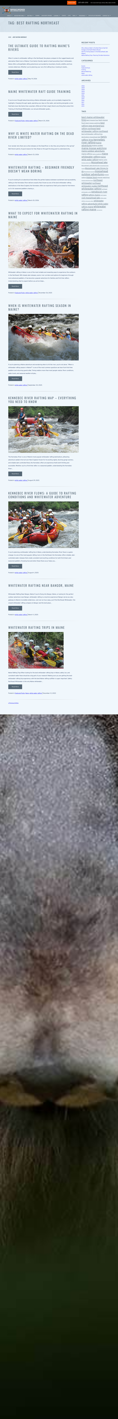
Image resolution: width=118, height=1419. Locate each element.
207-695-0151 (83, 3)
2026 (83, 86)
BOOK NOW (71, 2)
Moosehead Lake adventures (90, 166)
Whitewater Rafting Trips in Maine (36, 627)
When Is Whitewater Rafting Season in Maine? (39, 307)
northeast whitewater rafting (94, 187)
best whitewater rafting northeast (94, 130)
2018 (82, 100)
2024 (83, 89)
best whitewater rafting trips (92, 134)
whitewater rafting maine (93, 208)
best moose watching (93, 123)
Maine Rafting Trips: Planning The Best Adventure (95, 55)
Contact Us (106, 16)
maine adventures (91, 144)
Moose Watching (19, 16)
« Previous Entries (13, 703)
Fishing (37, 15)
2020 (83, 97)
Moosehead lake (99, 162)
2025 (83, 88)
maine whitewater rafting (94, 155)
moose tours (91, 177)
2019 (82, 99)
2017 (82, 102)
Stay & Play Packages (94, 15)
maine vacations (96, 154)
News (27, 693)
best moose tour (92, 120)
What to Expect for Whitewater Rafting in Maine (43, 215)
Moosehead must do (89, 172)
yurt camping (99, 210)
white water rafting (21, 79)
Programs (82, 16)
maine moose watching (94, 148)
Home (9, 37)
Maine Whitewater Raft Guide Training (39, 91)
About (9, 16)
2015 (82, 106)
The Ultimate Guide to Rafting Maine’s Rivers (39, 47)
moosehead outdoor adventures (94, 173)
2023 (83, 91)
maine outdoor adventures (93, 151)
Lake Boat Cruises (46, 15)
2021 (82, 95)
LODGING (56, 16)
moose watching (104, 178)
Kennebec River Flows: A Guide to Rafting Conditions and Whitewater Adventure (42, 495)
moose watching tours (87, 180)
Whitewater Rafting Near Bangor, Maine (41, 585)
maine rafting (86, 154)
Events (64, 15)
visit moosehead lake (90, 198)
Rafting (29, 16)
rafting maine (94, 195)
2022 (83, 93)
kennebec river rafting (93, 141)
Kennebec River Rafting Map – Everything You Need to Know (42, 399)
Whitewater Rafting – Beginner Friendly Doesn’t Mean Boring (41, 169)
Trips (74, 16)
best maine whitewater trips (93, 119)
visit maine (103, 195)
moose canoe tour (86, 163)
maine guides (97, 145)
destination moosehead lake (90, 137)
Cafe (69, 15)
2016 (82, 104)
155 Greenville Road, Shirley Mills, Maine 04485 (103, 3)
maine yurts (102, 160)
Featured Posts (20, 121)
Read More (15, 72)
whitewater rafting (89, 201)
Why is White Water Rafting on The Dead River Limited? (41, 135)
